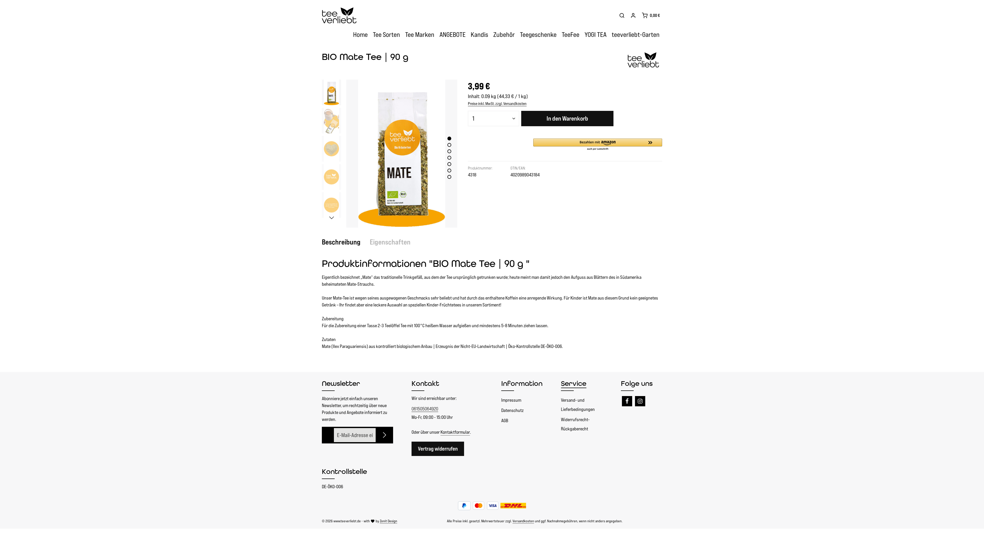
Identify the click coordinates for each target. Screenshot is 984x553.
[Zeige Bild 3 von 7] (449, 151)
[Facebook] (627, 401)
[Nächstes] (331, 217)
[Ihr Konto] (633, 15)
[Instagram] (640, 401)
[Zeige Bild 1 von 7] (449, 139)
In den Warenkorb (567, 118)
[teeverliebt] (644, 60)
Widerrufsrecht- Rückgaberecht (575, 424)
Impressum (511, 400)
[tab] (344, 242)
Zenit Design (388, 521)
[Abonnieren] (385, 435)
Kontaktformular (455, 432)
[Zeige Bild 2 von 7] (449, 145)
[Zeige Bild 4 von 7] (449, 158)
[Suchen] (622, 15)
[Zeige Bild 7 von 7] (449, 177)
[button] (597, 145)
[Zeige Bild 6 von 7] (449, 171)
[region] (390, 154)
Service (573, 383)
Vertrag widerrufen (438, 448)
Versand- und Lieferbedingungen (578, 404)
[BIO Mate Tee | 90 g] (401, 154)
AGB (504, 420)
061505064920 (425, 408)
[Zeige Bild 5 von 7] (449, 164)
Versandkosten (523, 521)
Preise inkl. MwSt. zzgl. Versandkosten (497, 103)
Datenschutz (512, 410)
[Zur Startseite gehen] (339, 15)
